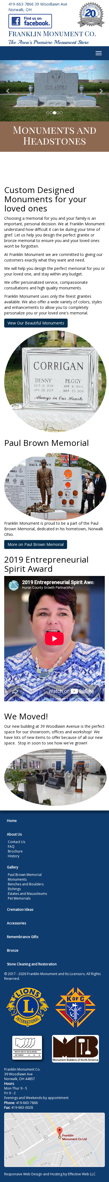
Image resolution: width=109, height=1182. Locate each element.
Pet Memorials (19, 898)
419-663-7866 (21, 4)
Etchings (14, 888)
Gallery (12, 867)
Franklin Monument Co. (52, 33)
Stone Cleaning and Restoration (32, 964)
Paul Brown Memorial (25, 874)
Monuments (17, 879)
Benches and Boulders (26, 884)
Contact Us (16, 841)
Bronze (12, 950)
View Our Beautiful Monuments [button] (36, 323)
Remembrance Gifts (22, 936)
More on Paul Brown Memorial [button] (36, 544)
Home (12, 820)
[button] (8, 90)
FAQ (11, 846)
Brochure (15, 851)
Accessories (16, 923)
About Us (14, 834)
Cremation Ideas (20, 909)
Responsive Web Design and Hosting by (35, 1174)
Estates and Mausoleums (27, 893)
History (13, 856)
